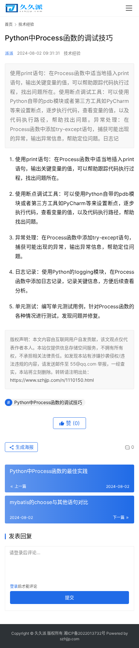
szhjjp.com (69, 638)
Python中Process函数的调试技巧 (48, 402)
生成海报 (24, 447)
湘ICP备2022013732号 (84, 633)
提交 (69, 597)
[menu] (129, 8)
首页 (9, 24)
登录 (14, 586)
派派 (9, 53)
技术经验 (72, 53)
